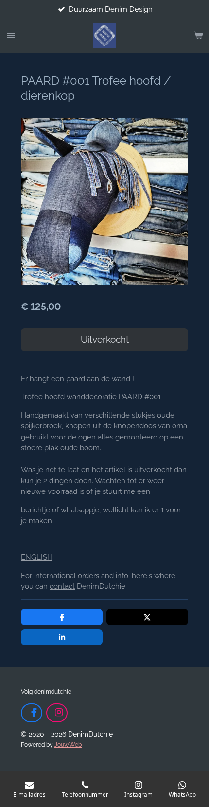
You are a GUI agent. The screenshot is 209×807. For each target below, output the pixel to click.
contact (62, 586)
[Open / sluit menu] (10, 35)
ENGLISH (36, 557)
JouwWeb (68, 744)
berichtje (35, 510)
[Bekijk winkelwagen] (198, 35)
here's (143, 575)
